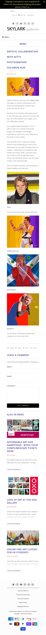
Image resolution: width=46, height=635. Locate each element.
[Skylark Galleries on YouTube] (21, 23)
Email (9, 376)
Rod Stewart (11, 290)
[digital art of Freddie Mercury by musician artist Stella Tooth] (23, 248)
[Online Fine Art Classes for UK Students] (23, 538)
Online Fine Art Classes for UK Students (22, 551)
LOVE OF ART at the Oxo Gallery (22, 501)
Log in (14, 15)
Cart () (22, 15)
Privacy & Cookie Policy (23, 595)
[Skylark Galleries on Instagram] (28, 23)
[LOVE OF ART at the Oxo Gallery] (23, 486)
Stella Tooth (34, 100)
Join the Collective (23, 591)
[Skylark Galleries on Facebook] (17, 23)
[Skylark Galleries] (23, 29)
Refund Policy (23, 602)
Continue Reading (13, 469)
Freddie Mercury (13, 251)
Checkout (30, 15)
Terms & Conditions (23, 599)
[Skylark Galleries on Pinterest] (25, 23)
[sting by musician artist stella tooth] (23, 204)
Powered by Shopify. (26, 613)
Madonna (10, 329)
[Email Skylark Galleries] (32, 23)
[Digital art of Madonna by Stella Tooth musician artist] (23, 326)
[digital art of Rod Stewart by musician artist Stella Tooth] (23, 287)
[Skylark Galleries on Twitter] (13, 23)
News (23, 43)
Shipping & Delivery (23, 606)
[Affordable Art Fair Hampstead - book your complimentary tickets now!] (23, 429)
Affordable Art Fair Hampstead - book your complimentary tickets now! (22, 447)
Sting (9, 207)
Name (10, 367)
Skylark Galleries (17, 611)
